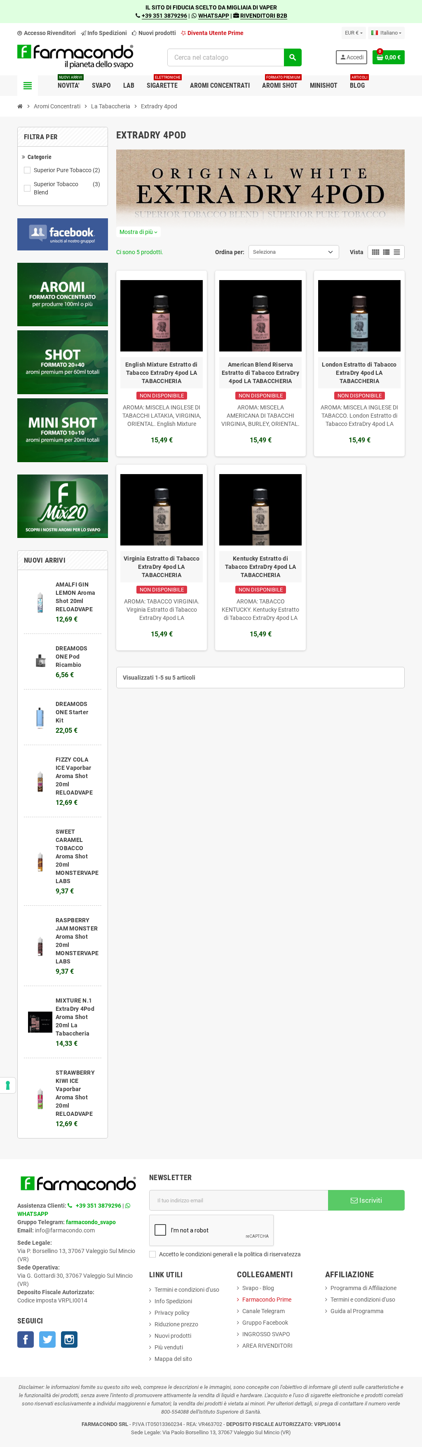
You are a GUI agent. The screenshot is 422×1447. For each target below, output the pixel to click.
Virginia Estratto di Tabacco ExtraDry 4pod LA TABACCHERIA (161, 566)
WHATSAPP (213, 15)
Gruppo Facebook (265, 1322)
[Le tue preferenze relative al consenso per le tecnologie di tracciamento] (8, 1085)
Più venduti (169, 1347)
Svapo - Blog (258, 1288)
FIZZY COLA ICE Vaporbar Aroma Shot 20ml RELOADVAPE (74, 776)
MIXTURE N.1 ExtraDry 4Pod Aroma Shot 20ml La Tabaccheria (75, 1017)
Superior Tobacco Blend (67, 188)
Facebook (25, 1339)
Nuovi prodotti (156, 33)
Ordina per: (229, 252)
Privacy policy (172, 1312)
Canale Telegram (263, 1311)
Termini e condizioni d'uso (187, 1289)
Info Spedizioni (173, 1301)
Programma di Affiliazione (363, 1288)
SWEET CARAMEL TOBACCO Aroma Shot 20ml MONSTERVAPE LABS (77, 856)
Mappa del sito (173, 1359)
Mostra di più (138, 232)
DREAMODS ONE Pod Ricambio (71, 656)
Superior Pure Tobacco (67, 170)
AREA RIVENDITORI (267, 1345)
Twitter (47, 1339)
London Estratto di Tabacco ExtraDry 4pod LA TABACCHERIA (359, 372)
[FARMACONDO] (75, 57)
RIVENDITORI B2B (263, 15)
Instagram (69, 1339)
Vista (356, 252)
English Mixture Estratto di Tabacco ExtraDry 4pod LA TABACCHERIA (161, 372)
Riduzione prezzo (176, 1324)
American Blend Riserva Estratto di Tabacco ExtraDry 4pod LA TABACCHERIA (260, 372)
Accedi (351, 57)
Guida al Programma (357, 1311)
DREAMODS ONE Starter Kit (72, 712)
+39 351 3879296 (164, 15)
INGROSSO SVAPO (266, 1334)
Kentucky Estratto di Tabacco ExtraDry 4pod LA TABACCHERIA (260, 566)
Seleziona (264, 252)
